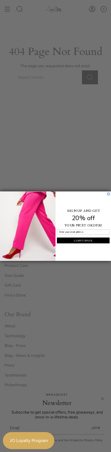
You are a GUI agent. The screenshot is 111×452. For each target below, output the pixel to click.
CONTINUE (83, 240)
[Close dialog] (108, 194)
